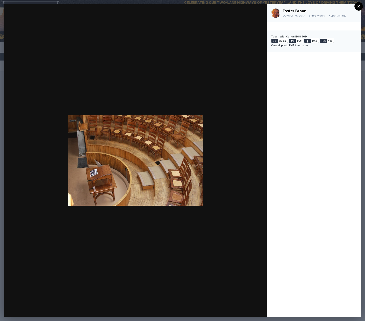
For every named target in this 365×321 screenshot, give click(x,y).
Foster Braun (294, 11)
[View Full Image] (259, 11)
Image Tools (223, 309)
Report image (337, 15)
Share (252, 309)
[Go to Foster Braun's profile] (275, 13)
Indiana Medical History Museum (54, 15)
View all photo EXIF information (290, 45)
